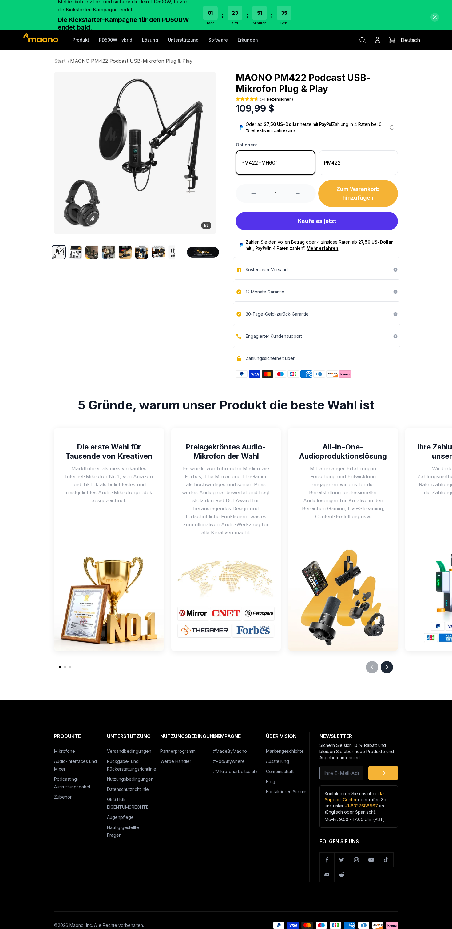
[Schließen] (435, 17)
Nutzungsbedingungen (130, 779)
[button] (59, 252)
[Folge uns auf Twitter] (342, 859)
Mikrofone (64, 751)
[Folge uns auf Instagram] (356, 859)
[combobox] (415, 40)
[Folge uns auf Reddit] (342, 874)
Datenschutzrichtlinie (128, 789)
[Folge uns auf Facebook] (327, 859)
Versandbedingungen (129, 751)
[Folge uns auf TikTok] (386, 859)
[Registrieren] (383, 773)
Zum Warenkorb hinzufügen (357, 193)
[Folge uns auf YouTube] (371, 859)
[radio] (275, 162)
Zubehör (63, 796)
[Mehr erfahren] (392, 127)
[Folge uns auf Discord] (327, 874)
